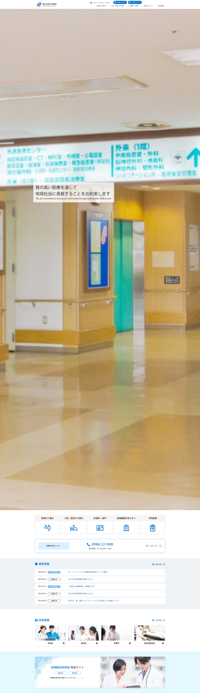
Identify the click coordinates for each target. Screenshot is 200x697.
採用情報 (161, 6)
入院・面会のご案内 (117, 6)
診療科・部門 (134, 6)
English (95, 3)
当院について (148, 6)
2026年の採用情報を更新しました (80, 594)
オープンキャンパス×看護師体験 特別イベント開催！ (88, 572)
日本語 (107, 3)
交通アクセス (136, 2)
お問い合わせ (121, 2)
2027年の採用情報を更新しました (80, 579)
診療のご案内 (101, 6)
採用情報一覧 (160, 620)
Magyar (101, 3)
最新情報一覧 (160, 564)
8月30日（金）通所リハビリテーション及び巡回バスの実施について (93, 601)
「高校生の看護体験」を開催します (81, 586)
